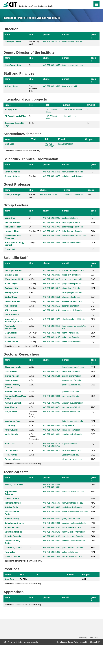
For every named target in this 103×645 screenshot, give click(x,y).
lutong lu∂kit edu (69, 425)
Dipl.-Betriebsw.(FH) (33, 88)
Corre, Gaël (10, 218)
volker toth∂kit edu (70, 552)
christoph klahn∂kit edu (74, 194)
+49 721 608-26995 (51, 227)
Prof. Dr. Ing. (32, 195)
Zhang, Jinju (10, 249)
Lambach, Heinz (12, 231)
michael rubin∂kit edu (71, 242)
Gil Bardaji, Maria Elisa (15, 116)
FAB (93, 231)
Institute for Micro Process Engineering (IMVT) (36, 6)
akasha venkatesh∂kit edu (73, 319)
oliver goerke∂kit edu (71, 297)
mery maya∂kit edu (70, 396)
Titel (31, 105)
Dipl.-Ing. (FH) (35, 231)
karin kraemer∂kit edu (71, 86)
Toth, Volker (10, 552)
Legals (64, 642)
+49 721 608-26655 (51, 65)
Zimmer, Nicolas (12, 459)
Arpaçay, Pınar (11, 109)
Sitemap (93, 642)
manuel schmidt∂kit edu (72, 172)
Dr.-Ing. (32, 242)
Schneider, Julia (12, 527)
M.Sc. (31, 292)
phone (46, 34)
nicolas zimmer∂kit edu (72, 459)
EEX (93, 235)
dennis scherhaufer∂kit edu (74, 523)
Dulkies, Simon (12, 498)
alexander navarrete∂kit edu (74, 235)
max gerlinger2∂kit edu (72, 292)
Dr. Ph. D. (33, 333)
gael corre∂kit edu (70, 218)
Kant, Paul (9, 579)
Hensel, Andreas (12, 301)
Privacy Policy (73, 642)
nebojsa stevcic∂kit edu (72, 176)
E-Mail (66, 105)
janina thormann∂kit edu (72, 547)
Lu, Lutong (10, 425)
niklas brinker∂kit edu (71, 275)
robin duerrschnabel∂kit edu (74, 279)
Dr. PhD (23, 579)
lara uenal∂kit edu (65, 144)
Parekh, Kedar (11, 430)
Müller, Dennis (11, 434)
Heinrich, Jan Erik (13, 391)
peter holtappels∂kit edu (72, 227)
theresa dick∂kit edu (71, 371)
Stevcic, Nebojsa (12, 176)
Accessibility (84, 642)
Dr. (30, 65)
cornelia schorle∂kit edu (72, 536)
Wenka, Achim (11, 341)
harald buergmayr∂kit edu (73, 367)
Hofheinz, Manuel (13, 503)
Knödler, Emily (11, 507)
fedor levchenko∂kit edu (72, 421)
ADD (90, 194)
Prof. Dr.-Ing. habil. (34, 43)
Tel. (47, 105)
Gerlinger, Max (11, 292)
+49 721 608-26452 (51, 172)
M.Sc (31, 319)
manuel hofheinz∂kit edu (72, 503)
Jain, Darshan (11, 306)
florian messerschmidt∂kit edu (75, 512)
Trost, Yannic (11, 455)
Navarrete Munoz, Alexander (13, 236)
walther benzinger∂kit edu (73, 270)
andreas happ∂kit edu (71, 380)
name (7, 34)
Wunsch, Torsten (12, 556)
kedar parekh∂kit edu (71, 430)
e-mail (65, 34)
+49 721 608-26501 (51, 487)
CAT (93, 270)
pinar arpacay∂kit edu (72, 109)
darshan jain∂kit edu (70, 306)
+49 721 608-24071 (51, 371)
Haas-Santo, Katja (13, 65)
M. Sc (31, 403)
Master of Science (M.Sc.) (33, 414)
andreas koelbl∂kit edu (72, 310)
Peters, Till (9, 443)
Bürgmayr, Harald (13, 367)
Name (8, 105)
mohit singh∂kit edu (70, 333)
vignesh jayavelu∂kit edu (72, 403)
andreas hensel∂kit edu (72, 301)
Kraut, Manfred (12, 315)
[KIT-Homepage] (10, 4)
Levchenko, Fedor (13, 421)
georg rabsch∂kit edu (71, 518)
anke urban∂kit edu (70, 337)
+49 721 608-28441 (51, 412)
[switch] (85, 4)
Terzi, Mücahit (11, 450)
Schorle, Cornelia (13, 536)
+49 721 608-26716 (51, 443)
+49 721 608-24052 (51, 425)
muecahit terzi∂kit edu (71, 450)
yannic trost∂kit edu (70, 455)
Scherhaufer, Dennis (14, 523)
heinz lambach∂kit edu (72, 231)
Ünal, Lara (9, 144)
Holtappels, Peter (13, 227)
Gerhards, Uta (11, 288)
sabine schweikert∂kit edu (73, 541)
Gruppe (91, 105)
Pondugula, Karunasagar (11, 327)
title (31, 34)
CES (93, 310)
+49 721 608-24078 (51, 319)
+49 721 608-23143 (49, 145)
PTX (93, 292)
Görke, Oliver (11, 297)
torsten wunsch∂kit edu (72, 556)
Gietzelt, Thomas (12, 222)
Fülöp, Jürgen (11, 284)
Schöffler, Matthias (13, 532)
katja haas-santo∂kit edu (72, 65)
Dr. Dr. (31, 123)
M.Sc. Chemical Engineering (34, 436)
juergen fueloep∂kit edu (72, 284)
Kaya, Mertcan (11, 407)
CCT (93, 242)
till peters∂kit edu (69, 443)
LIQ (92, 249)
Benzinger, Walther (13, 270)
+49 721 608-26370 (51, 450)
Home (58, 642)
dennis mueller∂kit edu (72, 434)
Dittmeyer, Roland (13, 42)
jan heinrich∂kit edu (70, 391)
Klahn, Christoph (13, 194)
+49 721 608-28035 (51, 403)
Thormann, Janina (13, 547)
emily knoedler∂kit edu (72, 507)
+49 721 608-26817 (51, 430)
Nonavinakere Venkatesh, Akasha (13, 320)
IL (92, 42)
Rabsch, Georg (12, 518)
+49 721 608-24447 (51, 485)
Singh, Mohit (10, 333)
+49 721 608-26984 (51, 333)
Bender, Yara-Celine (14, 485)
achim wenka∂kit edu (71, 341)
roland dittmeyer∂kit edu (72, 42)
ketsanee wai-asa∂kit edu (73, 491)
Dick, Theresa (11, 371)
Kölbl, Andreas (11, 310)
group (93, 35)
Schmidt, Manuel (12, 172)
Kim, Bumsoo (11, 412)
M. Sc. (31, 306)
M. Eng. (32, 279)
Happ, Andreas (11, 380)
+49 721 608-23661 (51, 434)
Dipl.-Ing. (32, 176)
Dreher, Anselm (12, 376)
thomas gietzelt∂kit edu (72, 222)
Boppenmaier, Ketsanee (11, 492)
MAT (93, 222)
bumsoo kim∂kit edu (71, 412)
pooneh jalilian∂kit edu (71, 385)
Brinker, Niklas (11, 275)
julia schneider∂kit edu (71, 527)
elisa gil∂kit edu (69, 116)
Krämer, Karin (11, 86)
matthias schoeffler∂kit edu (73, 532)
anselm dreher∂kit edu (71, 376)
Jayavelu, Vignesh (13, 403)
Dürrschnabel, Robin (14, 279)
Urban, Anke (10, 337)
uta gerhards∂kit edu (71, 288)
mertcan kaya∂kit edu (71, 407)
